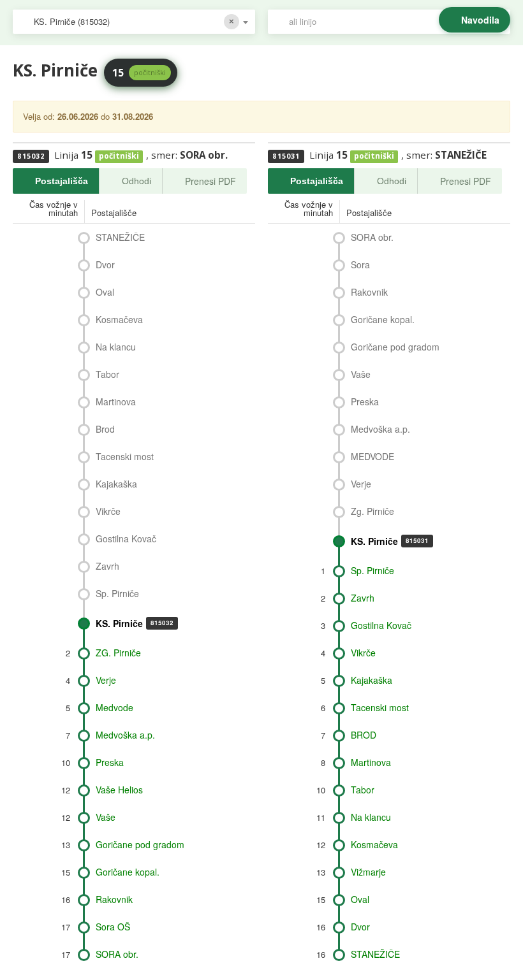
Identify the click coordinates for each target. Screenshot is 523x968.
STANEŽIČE (120, 237)
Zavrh (107, 566)
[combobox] (134, 22)
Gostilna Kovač (126, 538)
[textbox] (395, 22)
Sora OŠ (113, 926)
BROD (363, 734)
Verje (106, 680)
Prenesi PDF (210, 181)
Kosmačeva (119, 319)
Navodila (480, 19)
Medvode (114, 707)
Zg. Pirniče (372, 511)
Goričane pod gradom (140, 844)
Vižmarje (368, 871)
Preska (110, 762)
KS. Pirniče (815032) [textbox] (72, 21)
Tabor (107, 374)
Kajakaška (116, 483)
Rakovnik (114, 899)
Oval (105, 291)
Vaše (105, 817)
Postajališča (61, 181)
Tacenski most (125, 456)
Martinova (116, 401)
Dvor (105, 264)
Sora (360, 264)
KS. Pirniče (134, 623)
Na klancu (116, 346)
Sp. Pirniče (117, 593)
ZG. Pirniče (118, 652)
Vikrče (108, 511)
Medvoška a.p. (125, 734)
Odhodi (136, 181)
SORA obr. (117, 954)
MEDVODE (372, 456)
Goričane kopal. (127, 871)
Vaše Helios (119, 789)
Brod (105, 429)
